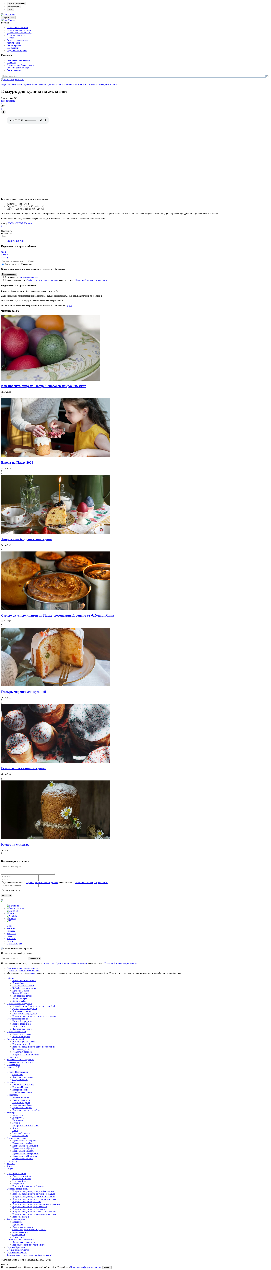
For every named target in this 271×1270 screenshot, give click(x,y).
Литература (18, 1118)
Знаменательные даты (23, 1084)
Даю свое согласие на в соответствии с (56, 280)
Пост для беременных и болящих (28, 1186)
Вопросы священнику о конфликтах (29, 1206)
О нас (9, 926)
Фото (9, 1166)
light (3, 101)
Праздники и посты (16, 1173)
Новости (11, 37)
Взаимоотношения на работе (26, 1110)
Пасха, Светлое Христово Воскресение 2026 (79, 84)
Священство (18, 1237)
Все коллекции (14, 70)
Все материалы (14, 45)
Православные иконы (17, 1019)
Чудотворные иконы (22, 1029)
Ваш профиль (14, 7)
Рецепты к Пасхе (109, 84)
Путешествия (13, 1064)
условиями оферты (29, 277)
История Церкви (20, 1087)
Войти (20, 79)
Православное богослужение (21, 65)
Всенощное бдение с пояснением (28, 1245)
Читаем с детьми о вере (18, 67)
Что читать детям (20, 1049)
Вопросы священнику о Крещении (29, 1209)
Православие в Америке (24, 1140)
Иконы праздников (21, 1024)
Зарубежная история (22, 1092)
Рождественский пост (22, 1176)
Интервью (12, 1161)
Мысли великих (20, 1135)
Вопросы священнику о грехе (26, 1201)
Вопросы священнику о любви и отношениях (34, 1211)
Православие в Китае (22, 1158)
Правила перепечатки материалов (23, 970)
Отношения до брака (22, 1105)
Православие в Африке (23, 1143)
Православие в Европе (23, 1151)
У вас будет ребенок (22, 1052)
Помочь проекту (9, 274)
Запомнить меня (12, 890)
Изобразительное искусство (25, 1125)
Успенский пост (20, 1181)
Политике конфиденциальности (85, 1267)
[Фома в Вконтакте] (13, 906)
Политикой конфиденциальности (91, 280)
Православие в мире (16, 1138)
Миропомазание (20, 1232)
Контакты (11, 933)
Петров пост (18, 1183)
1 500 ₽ (4, 255)
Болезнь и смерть (20, 1097)
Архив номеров (14, 943)
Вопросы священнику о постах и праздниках (34, 1016)
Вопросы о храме (20, 1217)
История (11, 1082)
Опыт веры (17, 1074)
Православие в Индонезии (25, 1156)
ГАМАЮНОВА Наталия (20, 223)
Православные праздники (44, 84)
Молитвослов (13, 43)
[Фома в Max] (10, 921)
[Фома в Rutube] (11, 918)
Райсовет (11, 62)
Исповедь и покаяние (22, 1227)
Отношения (12, 1057)
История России (20, 1090)
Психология (12, 1095)
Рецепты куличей (15, 241)
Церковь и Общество (17, 1252)
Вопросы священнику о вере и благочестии (33, 1191)
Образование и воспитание (20, 1062)
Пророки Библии (20, 991)
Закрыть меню (8, 17)
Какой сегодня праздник (18, 60)
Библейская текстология (24, 988)
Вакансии (11, 938)
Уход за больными (21, 1100)
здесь (69, 269)
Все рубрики (13, 48)
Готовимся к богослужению (20, 1239)
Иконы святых (19, 1026)
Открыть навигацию (16, 4)
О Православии (20, 1079)
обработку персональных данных (42, 280)
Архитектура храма (21, 1034)
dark (8, 101)
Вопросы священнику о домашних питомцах (34, 1199)
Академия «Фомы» (16, 35)
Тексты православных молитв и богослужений (29, 1255)
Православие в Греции (23, 1148)
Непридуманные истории (19, 30)
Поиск (10, 10)
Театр (15, 1130)
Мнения (11, 1163)
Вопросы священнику (17, 40)
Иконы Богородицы (22, 1021)
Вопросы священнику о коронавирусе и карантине (37, 1204)
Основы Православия (17, 27)
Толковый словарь (21, 1133)
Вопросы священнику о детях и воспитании (33, 1047)
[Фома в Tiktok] (11, 913)
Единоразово (11, 264)
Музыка (16, 1123)
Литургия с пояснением (23, 1242)
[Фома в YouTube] (12, 916)
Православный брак (22, 1107)
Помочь (11, 14)
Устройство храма (21, 1036)
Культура (11, 1112)
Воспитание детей (15, 1039)
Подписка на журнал (17, 50)
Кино (15, 1128)
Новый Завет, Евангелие (24, 980)
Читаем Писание (20, 993)
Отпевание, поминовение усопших (29, 1229)
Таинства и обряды (16, 1219)
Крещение (17, 1222)
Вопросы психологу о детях (25, 1054)
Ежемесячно (27, 264)
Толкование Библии (22, 996)
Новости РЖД (13, 1067)
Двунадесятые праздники (24, 1008)
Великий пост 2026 (21, 1178)
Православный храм (16, 1031)
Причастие (17, 1224)
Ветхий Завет (18, 983)
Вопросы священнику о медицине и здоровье (34, 1214)
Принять (107, 1267)
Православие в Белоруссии (25, 1146)
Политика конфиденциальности (22, 968)
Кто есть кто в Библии (23, 985)
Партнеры (12, 941)
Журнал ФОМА (8, 84)
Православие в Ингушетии (25, 1153)
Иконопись (17, 1120)
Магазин (11, 928)
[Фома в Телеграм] (12, 911)
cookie (32, 973)
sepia (12, 101)
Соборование (18, 1234)
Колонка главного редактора (20, 1059)
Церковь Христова (16, 1247)
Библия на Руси (20, 998)
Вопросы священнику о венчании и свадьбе (33, 1194)
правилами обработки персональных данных (66, 963)
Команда (11, 936)
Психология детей (21, 1044)
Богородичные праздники (24, 1013)
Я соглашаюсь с (21, 277)
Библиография (19, 1001)
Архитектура (18, 1115)
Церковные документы (18, 1250)
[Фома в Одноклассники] (15, 908)
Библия (10, 978)
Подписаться (34, 958)
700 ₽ (3, 252)
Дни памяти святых (21, 1011)
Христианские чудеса (22, 1077)
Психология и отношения (19, 32)
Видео (10, 1168)
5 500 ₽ (4, 258)
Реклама (11, 931)
